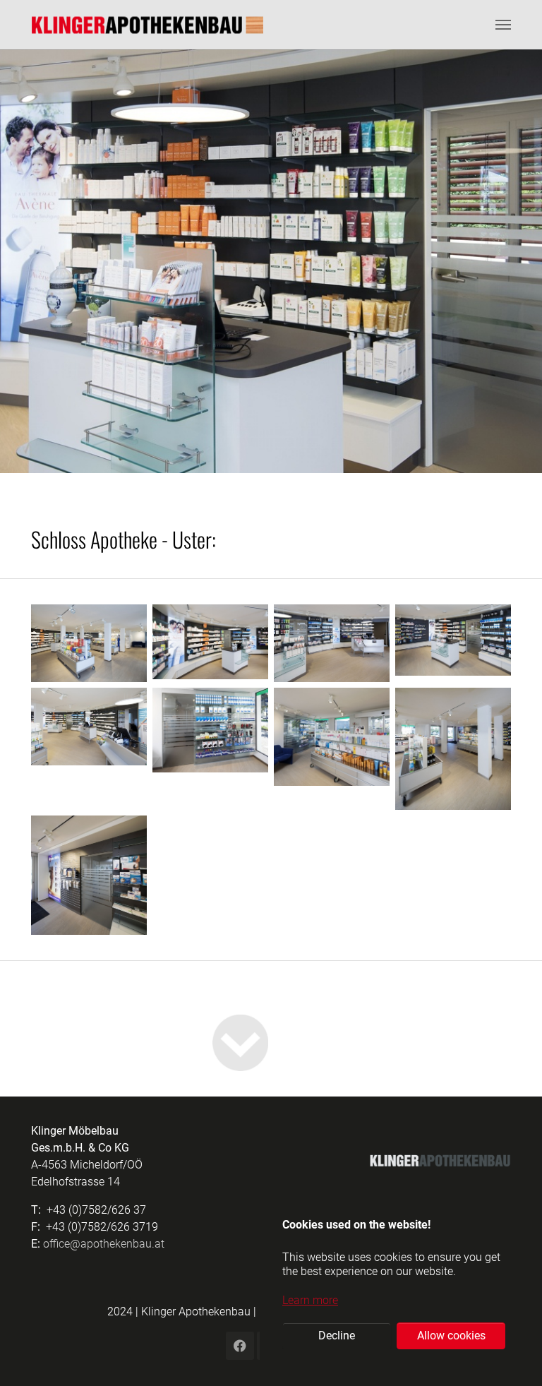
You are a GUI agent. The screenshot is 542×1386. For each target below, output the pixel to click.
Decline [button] (336, 1335)
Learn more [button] (310, 1300)
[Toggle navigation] (503, 25)
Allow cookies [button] (451, 1335)
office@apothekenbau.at (103, 1243)
